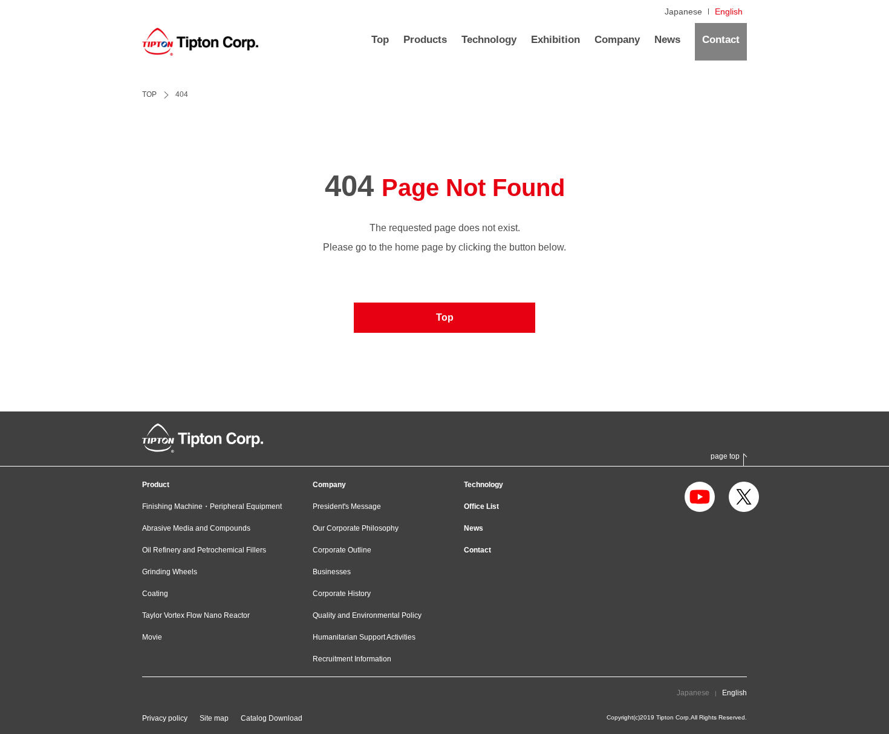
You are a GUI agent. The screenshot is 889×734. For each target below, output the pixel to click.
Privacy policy (164, 718)
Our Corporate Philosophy (356, 528)
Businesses (332, 572)
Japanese (683, 11)
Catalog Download (271, 718)
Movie (152, 637)
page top (725, 456)
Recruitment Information (352, 659)
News (473, 528)
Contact (477, 550)
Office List (481, 506)
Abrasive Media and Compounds (196, 528)
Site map (214, 718)
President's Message (347, 506)
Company (329, 484)
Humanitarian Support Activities (364, 637)
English (729, 11)
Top (445, 317)
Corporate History (342, 593)
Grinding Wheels (169, 572)
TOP (149, 94)
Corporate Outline (342, 550)
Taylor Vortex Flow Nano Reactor (196, 615)
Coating (155, 593)
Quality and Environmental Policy (367, 615)
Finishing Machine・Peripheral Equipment (212, 506)
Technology (483, 484)
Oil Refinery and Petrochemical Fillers (204, 550)
